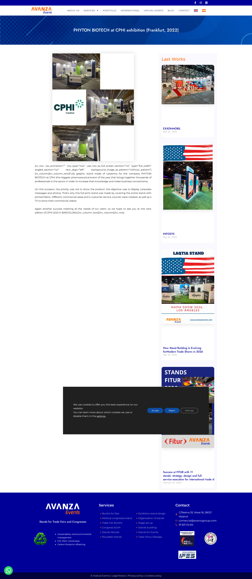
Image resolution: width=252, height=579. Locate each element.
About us (73, 10)
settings (101, 416)
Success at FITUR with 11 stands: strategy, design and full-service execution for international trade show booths (196, 475)
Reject (172, 410)
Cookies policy (153, 575)
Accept (155, 410)
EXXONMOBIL (172, 129)
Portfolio (110, 10)
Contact (184, 10)
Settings (189, 410)
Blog (171, 10)
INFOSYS (168, 234)
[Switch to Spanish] (204, 10)
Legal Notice (119, 575)
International (130, 10)
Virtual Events (153, 10)
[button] (8, 570)
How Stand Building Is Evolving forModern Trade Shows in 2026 (183, 350)
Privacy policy (135, 575)
